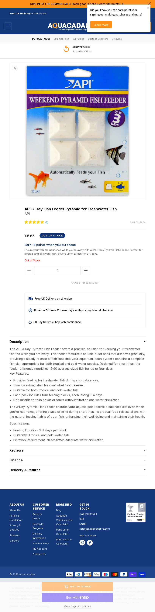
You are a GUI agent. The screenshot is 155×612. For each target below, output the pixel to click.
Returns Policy (37, 516)
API (27, 213)
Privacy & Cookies (15, 527)
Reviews (14, 535)
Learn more (101, 25)
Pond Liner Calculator (62, 531)
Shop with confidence (82, 51)
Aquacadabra (27, 574)
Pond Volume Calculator (64, 541)
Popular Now (41, 38)
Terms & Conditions (15, 517)
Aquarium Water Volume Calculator (64, 520)
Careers (14, 540)
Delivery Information (39, 535)
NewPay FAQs (41, 543)
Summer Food (61, 38)
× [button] (148, 7)
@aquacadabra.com (98, 528)
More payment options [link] (77, 606)
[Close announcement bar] (149, 4)
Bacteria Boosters (98, 38)
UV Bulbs (117, 38)
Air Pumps (78, 38)
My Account (40, 548)
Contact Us (39, 554)
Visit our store (87, 535)
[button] (8, 26)
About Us (14, 510)
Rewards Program (38, 526)
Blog (58, 510)
